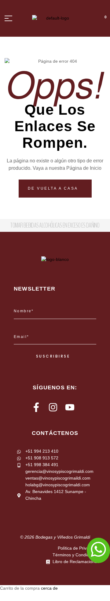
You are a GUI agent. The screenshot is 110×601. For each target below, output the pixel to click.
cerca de (49, 588)
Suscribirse (53, 356)
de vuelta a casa (54, 188)
